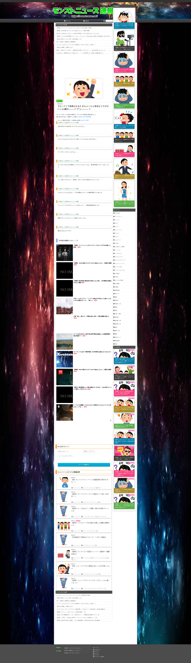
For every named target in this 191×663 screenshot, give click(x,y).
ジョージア (92, 574)
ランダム (104, 588)
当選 (97, 531)
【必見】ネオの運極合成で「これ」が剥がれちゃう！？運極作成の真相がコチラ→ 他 (77, 614)
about (59, 647)
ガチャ (85, 502)
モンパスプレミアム (92, 502)
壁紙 (99, 574)
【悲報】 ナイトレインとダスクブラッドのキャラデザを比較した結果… (74, 27)
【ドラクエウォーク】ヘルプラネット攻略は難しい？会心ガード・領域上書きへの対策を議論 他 (80, 609)
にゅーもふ (96, 651)
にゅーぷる (96, 653)
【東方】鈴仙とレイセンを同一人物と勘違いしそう (69, 39)
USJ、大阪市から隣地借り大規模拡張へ (66, 41)
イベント (85, 516)
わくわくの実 (103, 558)
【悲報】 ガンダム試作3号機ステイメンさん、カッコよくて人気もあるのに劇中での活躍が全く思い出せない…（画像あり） (87, 36)
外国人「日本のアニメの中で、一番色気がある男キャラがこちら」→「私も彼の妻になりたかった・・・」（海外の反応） (87, 50)
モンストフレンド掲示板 (99, 656)
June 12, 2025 (85, 120)
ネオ (97, 574)
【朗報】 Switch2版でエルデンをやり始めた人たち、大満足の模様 (73, 30)
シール (85, 588)
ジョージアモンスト (92, 588)
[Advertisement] (84, 65)
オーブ (90, 516)
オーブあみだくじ (97, 516)
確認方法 (98, 487)
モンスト (93, 487)
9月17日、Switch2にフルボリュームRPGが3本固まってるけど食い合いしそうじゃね (77, 33)
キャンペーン (76, 487)
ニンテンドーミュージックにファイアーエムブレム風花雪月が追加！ (73, 595)
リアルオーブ (91, 531)
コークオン (86, 574)
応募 (95, 545)
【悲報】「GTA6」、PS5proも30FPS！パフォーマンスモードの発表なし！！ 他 (76, 617)
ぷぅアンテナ (96, 654)
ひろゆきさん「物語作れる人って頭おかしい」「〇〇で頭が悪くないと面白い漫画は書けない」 (80, 53)
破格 (99, 502)
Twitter (59, 651)
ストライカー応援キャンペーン (91, 558)
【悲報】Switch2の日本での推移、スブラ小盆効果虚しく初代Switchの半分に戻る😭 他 (78, 620)
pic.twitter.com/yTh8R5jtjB (83, 117)
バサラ (100, 588)
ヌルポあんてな (97, 649)
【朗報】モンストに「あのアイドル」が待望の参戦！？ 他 (71, 612)
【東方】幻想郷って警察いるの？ (64, 47)
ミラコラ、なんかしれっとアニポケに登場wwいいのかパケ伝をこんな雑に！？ (76, 44)
